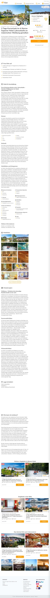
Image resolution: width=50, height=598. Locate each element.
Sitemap (36, 596)
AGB (24, 596)
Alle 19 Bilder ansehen (14, 282)
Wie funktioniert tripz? (39, 45)
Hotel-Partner (26, 591)
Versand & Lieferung (27, 584)
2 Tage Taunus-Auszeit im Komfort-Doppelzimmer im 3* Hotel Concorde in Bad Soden (12, 516)
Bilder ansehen (45, 7)
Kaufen (39, 41)
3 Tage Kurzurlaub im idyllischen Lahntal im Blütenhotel (36, 550)
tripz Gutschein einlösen (26, 586)
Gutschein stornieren (27, 588)
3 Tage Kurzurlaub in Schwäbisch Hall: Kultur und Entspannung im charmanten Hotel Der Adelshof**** (12, 551)
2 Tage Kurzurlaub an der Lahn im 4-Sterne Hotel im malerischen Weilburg (12, 480)
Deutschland (3, 26)
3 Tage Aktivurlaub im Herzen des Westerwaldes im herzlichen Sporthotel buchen (36, 516)
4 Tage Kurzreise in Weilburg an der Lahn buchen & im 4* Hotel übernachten (37, 480)
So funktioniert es (26, 581)
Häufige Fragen (46, 1)
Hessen (8, 26)
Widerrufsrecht (26, 590)
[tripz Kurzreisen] (4, 2)
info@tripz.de (5, 585)
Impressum (32, 596)
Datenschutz (28, 596)
